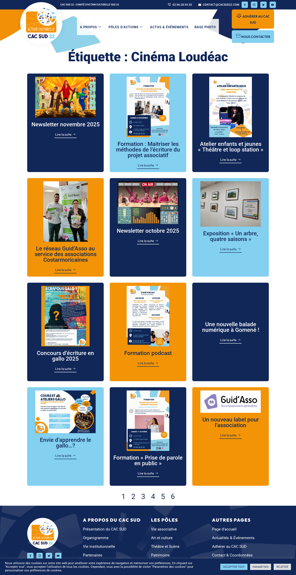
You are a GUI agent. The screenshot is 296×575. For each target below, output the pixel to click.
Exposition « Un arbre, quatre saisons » (230, 236)
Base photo (205, 27)
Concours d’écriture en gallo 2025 (65, 356)
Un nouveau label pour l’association (230, 422)
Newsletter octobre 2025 (148, 230)
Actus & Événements (169, 27)
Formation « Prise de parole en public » (148, 460)
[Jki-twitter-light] (263, 5)
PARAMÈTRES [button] (261, 566)
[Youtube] (273, 5)
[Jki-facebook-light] (245, 5)
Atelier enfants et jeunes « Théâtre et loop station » (230, 147)
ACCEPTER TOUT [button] (234, 566)
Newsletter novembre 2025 (65, 124)
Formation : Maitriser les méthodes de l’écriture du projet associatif (148, 150)
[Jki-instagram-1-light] (254, 5)
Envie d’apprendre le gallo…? (65, 443)
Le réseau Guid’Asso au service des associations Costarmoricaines (65, 254)
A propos (88, 27)
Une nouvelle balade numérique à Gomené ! (230, 327)
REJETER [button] (282, 566)
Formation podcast (148, 353)
